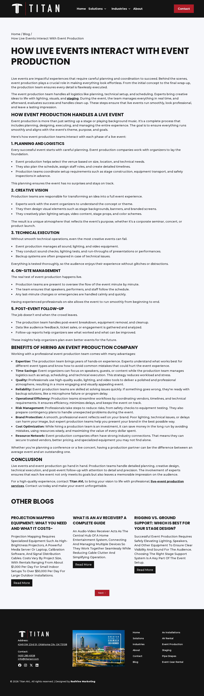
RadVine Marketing (83, 681)
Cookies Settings (184, 681)
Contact (184, 9)
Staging (166, 650)
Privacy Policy (139, 681)
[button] (97, 8)
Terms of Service (160, 681)
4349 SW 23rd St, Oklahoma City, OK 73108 (42, 644)
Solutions (95, 9)
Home (81, 9)
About (137, 9)
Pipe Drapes (169, 656)
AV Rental (167, 638)
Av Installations (171, 632)
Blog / (27, 34)
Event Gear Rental (172, 662)
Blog (135, 662)
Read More (22, 583)
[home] (35, 8)
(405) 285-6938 (26, 655)
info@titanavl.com (28, 659)
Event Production (172, 644)
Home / (17, 34)
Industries (139, 644)
